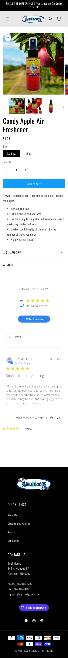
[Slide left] (4, 107)
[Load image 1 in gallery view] (16, 106)
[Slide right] (64, 107)
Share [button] (10, 265)
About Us (12, 515)
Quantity (7, 162)
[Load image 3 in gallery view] (51, 106)
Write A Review (34, 319)
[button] (7, 19)
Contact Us (13, 541)
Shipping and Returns (19, 523)
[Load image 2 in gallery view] (33, 106)
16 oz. (29, 153)
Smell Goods (29, 650)
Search (11, 532)
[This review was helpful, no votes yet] (51, 418)
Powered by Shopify (44, 650)
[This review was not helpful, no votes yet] (58, 418)
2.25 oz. (11, 153)
